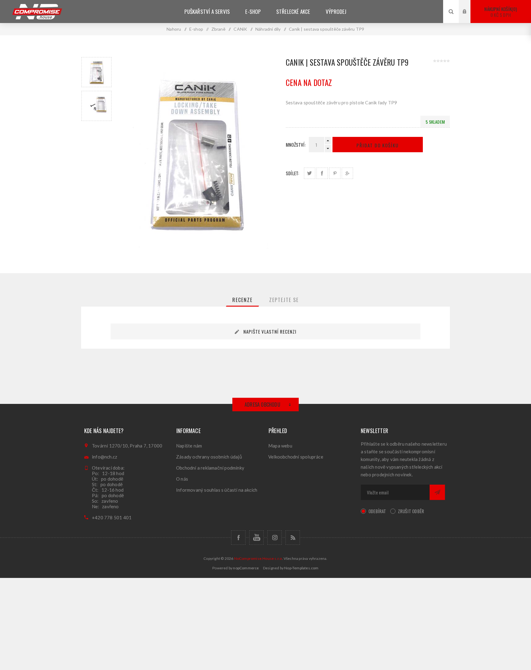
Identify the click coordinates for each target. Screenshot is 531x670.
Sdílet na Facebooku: (322, 173)
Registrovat (469, 17)
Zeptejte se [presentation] (284, 300)
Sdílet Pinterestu (334, 173)
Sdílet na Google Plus (347, 173)
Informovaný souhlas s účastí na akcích (217, 490)
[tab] (242, 300)
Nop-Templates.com (301, 568)
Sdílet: (292, 173)
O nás (182, 479)
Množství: (296, 144)
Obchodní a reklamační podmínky (210, 468)
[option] (96, 72)
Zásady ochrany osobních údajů (209, 456)
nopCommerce (246, 568)
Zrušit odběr (411, 511)
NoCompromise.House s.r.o (258, 558)
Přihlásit (469, 5)
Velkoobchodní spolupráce (295, 456)
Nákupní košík (500, 12)
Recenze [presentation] (242, 300)
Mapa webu (280, 445)
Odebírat (377, 511)
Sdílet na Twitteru (309, 173)
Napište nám (189, 445)
